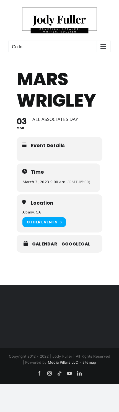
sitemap (89, 362)
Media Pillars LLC (63, 362)
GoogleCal (75, 244)
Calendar (44, 244)
